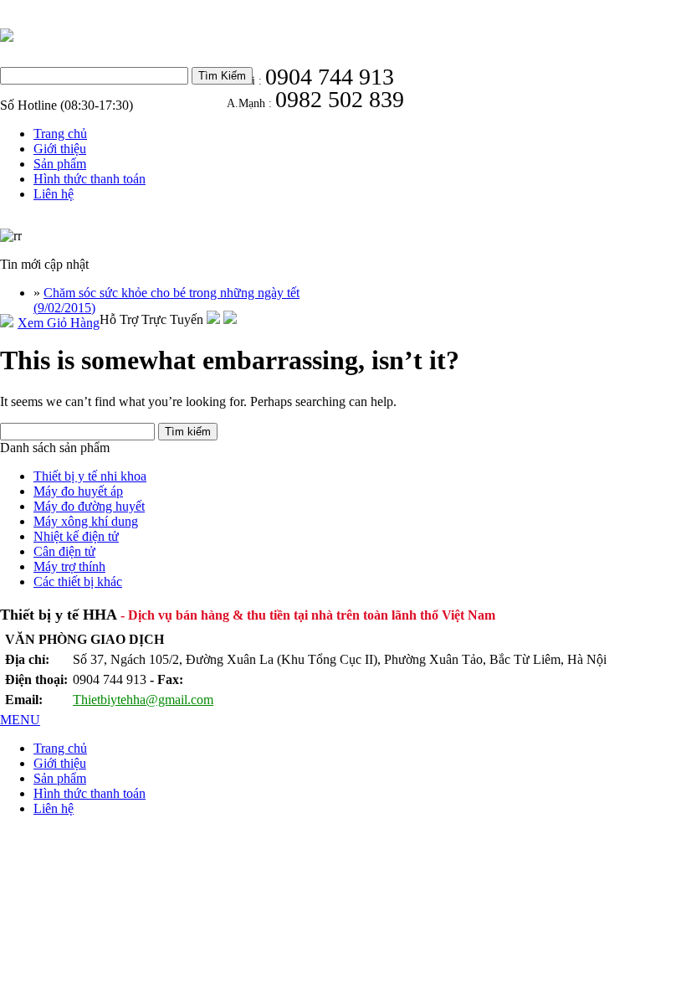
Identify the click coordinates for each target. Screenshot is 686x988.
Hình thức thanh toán (89, 179)
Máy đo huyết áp (78, 491)
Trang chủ (60, 133)
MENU (20, 720)
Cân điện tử (64, 551)
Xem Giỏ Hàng (59, 323)
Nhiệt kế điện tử (76, 536)
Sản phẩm (59, 164)
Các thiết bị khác (77, 581)
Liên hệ (53, 194)
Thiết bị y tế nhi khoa (89, 476)
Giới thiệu (59, 149)
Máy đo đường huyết (89, 506)
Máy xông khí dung (85, 521)
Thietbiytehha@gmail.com (143, 699)
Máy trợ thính (69, 566)
